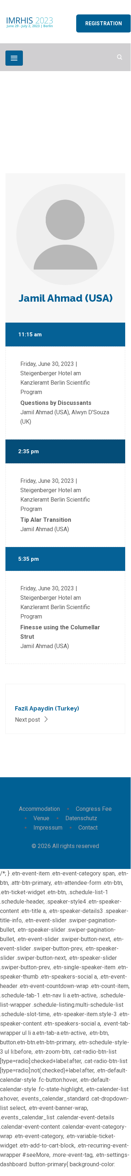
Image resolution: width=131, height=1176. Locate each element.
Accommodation (39, 808)
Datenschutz (81, 818)
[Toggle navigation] (14, 58)
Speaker (48, 121)
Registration (103, 23)
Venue (41, 818)
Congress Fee (94, 808)
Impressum (47, 827)
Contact (88, 827)
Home (19, 121)
